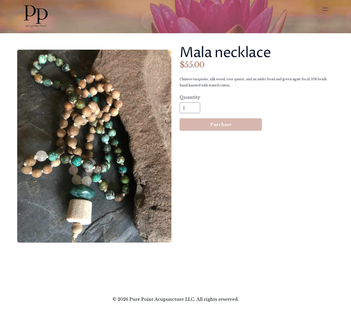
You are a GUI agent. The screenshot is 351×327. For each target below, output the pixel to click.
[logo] (35, 16)
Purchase (221, 124)
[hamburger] (325, 9)
